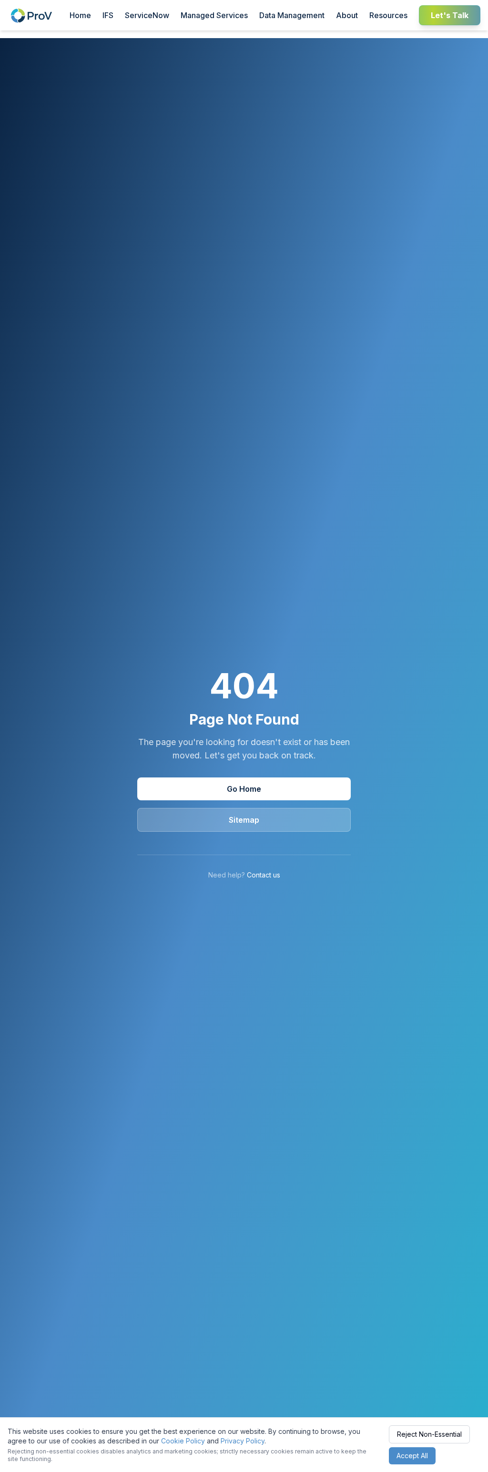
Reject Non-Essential (429, 1434)
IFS (107, 15)
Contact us (263, 875)
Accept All (412, 1456)
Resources (388, 15)
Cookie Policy (183, 1441)
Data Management (292, 15)
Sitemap (244, 820)
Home (80, 15)
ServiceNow (147, 15)
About (347, 15)
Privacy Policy (242, 1441)
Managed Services (214, 15)
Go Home (244, 789)
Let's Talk (449, 15)
